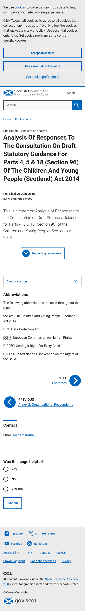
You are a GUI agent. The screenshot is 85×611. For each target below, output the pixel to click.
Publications (23, 119)
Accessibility (11, 552)
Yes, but (17, 489)
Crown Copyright (14, 561)
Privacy (66, 561)
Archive (29, 552)
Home (7, 119)
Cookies (60, 552)
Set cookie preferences (42, 77)
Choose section (17, 281)
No (14, 479)
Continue (13, 503)
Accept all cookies (42, 53)
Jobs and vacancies (43, 561)
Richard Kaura (23, 435)
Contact (45, 552)
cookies (20, 7)
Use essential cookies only (42, 66)
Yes (14, 469)
